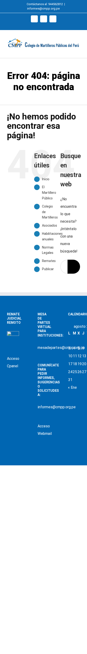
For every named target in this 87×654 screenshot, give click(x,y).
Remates (49, 261)
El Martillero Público (49, 192)
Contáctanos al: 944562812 (45, 4)
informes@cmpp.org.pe (43, 8)
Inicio (45, 179)
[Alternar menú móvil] (78, 50)
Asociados (49, 225)
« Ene (72, 387)
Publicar (48, 269)
